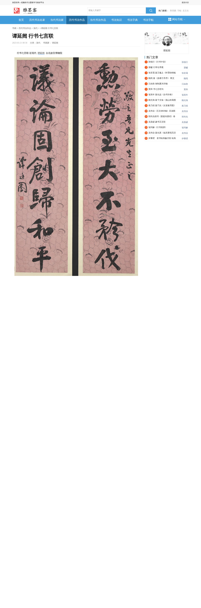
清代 (35, 28)
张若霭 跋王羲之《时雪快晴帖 (162, 73)
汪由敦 (185, 84)
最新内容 (185, 2)
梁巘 (186, 68)
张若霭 (185, 73)
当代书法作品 (98, 19)
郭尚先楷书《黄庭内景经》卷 (161, 116)
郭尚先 (185, 117)
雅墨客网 (15, 2)
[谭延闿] (167, 41)
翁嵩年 (185, 95)
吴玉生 (186, 11)
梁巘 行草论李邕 (155, 67)
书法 (28, 2)
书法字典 (132, 19)
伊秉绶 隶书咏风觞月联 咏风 (162, 138)
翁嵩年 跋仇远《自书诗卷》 (161, 94)
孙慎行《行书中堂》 (157, 62)
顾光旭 (185, 100)
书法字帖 (148, 19)
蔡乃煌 (185, 106)
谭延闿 (55, 43)
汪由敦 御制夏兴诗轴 (158, 84)
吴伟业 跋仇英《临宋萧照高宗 (162, 133)
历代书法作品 (77, 19)
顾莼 (186, 78)
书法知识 (116, 19)
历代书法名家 (37, 19)
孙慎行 (185, 62)
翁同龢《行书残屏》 (157, 127)
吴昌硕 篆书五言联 (157, 122)
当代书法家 (57, 19)
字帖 (179, 11)
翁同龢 (185, 128)
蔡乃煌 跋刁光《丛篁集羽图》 (162, 105)
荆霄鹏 (173, 11)
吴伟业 (185, 111)
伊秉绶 (185, 138)
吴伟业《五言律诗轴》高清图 (161, 111)
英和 (186, 89)
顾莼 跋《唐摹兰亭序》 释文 (161, 78)
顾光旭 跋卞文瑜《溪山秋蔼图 (162, 100)
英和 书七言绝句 (155, 89)
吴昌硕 (185, 122)
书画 (14, 28)
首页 (21, 19)
